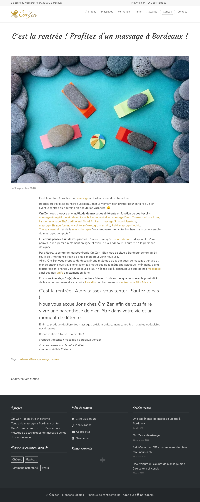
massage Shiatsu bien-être (119, 221)
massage (83, 198)
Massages (107, 11)
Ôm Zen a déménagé (146, 435)
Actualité (152, 11)
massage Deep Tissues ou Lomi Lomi (135, 217)
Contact (182, 11)
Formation (124, 11)
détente (33, 359)
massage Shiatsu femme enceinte (60, 225)
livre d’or (90, 282)
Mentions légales (73, 495)
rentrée (55, 359)
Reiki (115, 225)
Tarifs (138, 11)
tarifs (60, 273)
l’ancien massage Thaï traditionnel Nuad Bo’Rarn (69, 221)
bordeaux (23, 359)
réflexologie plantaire (96, 225)
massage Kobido (129, 225)
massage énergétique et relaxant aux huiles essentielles (75, 217)
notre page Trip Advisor (136, 282)
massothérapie (81, 229)
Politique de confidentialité (103, 495)
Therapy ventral (49, 229)
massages (154, 269)
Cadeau (167, 11)
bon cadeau (121, 239)
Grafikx (149, 495)
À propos (90, 11)
